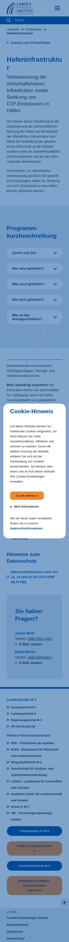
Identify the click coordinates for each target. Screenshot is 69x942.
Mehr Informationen (26, 506)
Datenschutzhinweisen (26, 528)
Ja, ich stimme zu (27, 495)
